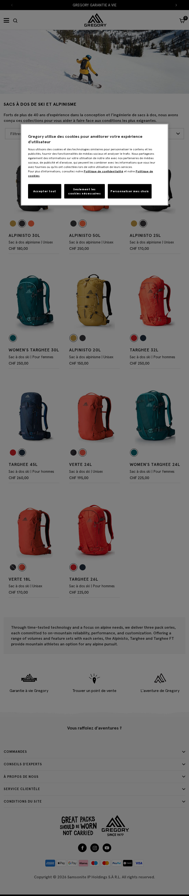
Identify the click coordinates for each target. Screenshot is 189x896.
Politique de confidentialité (103, 171)
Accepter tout (44, 191)
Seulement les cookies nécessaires (84, 191)
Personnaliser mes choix (129, 191)
